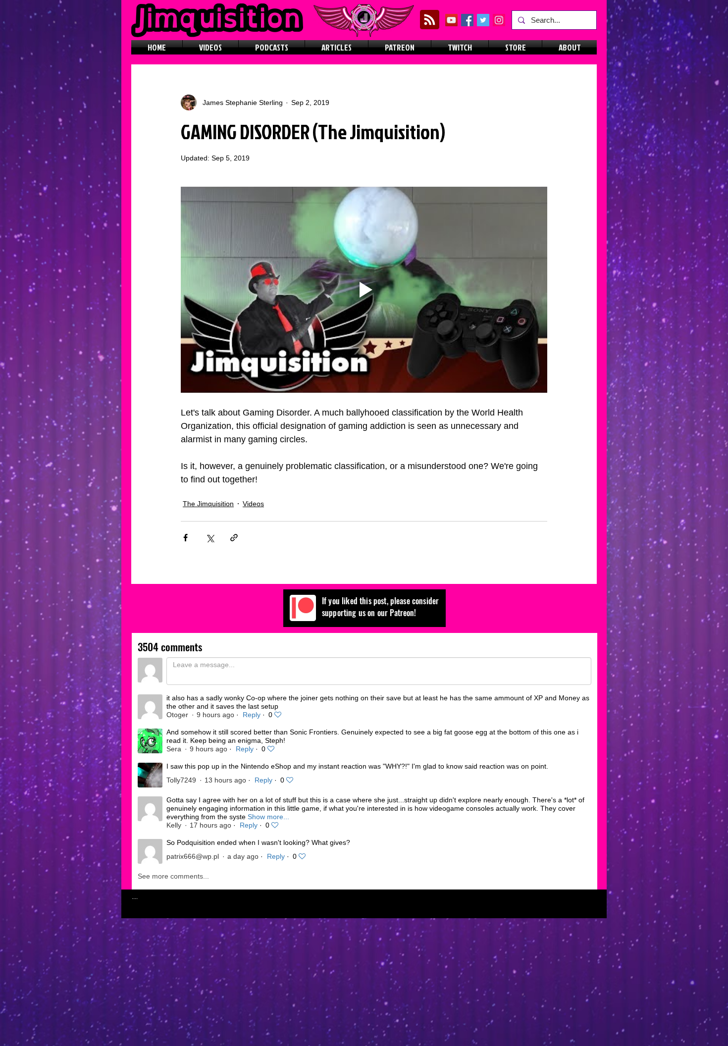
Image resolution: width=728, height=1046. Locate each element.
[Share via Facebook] (185, 537)
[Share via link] (234, 537)
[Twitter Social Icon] (483, 20)
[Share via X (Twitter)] (209, 537)
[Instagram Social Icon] (499, 20)
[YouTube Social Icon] (451, 20)
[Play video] (364, 290)
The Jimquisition (208, 504)
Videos (253, 504)
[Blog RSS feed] (429, 20)
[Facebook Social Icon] (467, 20)
